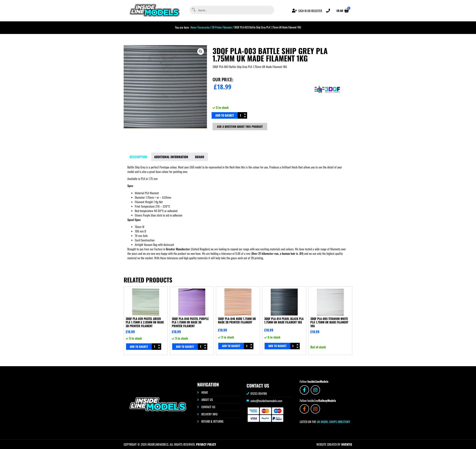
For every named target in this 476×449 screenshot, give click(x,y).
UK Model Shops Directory (333, 421)
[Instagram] (315, 390)
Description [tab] (138, 156)
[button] (200, 51)
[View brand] (327, 102)
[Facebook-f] (304, 390)
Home (193, 27)
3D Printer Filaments (222, 27)
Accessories (204, 27)
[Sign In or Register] (294, 11)
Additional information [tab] (171, 156)
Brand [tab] (199, 156)
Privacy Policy (206, 444)
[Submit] (193, 10)
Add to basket (224, 115)
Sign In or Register (310, 11)
